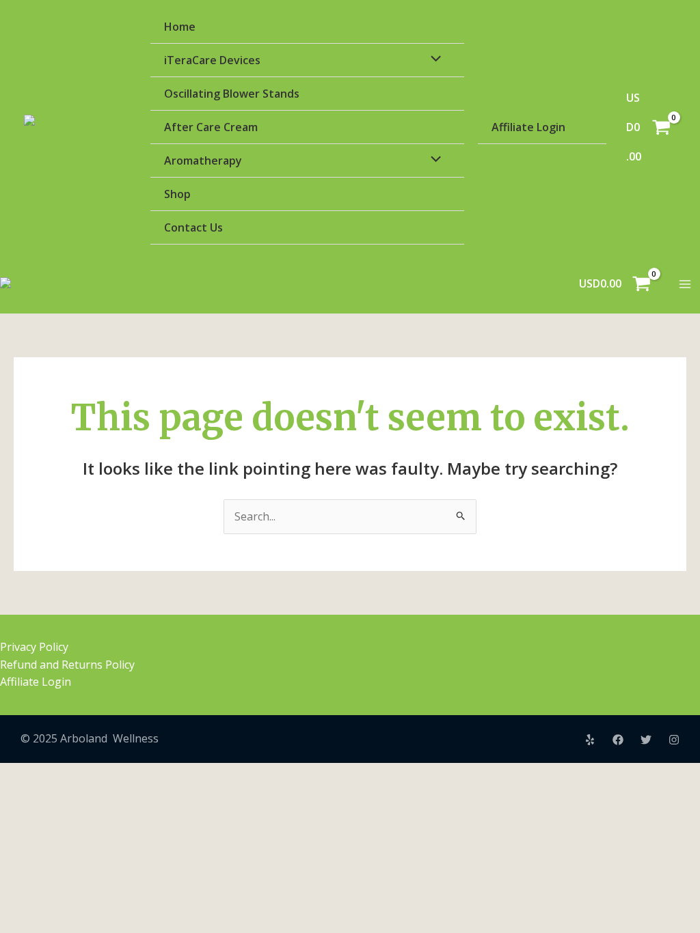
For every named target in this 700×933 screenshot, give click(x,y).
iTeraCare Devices (212, 60)
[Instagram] (674, 739)
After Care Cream (211, 127)
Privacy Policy (34, 646)
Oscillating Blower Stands (231, 93)
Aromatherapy (203, 160)
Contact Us (193, 227)
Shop (177, 193)
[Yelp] (589, 739)
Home (180, 26)
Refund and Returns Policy (67, 664)
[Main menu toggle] (685, 284)
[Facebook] (617, 739)
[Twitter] (646, 739)
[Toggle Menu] (432, 59)
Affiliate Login (528, 127)
